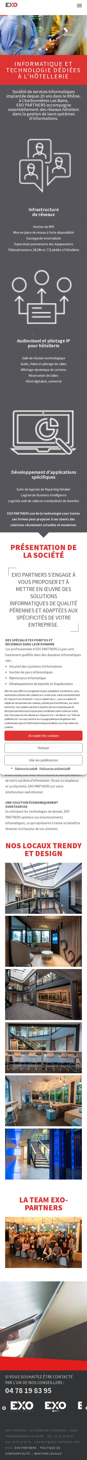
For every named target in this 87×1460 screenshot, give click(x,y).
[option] (22, 1408)
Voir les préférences (43, 760)
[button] (79, 5)
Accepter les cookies (43, 736)
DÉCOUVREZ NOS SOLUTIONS (45, 41)
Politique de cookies (26, 768)
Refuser (43, 748)
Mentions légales (48, 1454)
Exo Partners (25, 1448)
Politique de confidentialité (54, 768)
